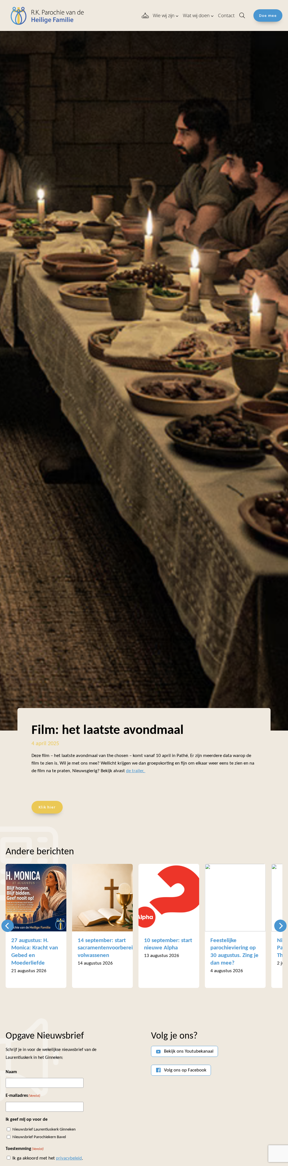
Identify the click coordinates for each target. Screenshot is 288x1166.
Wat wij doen (196, 15)
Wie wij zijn (163, 15)
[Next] (280, 926)
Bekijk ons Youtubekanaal (188, 1051)
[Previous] (7, 926)
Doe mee (268, 15)
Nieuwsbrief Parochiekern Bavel (39, 1137)
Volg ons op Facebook (185, 1070)
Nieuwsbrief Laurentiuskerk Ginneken (44, 1129)
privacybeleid (69, 1158)
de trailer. (135, 771)
